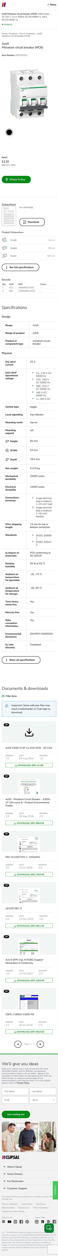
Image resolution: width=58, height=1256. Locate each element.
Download (33, 222)
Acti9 (39, 34)
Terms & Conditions (41, 1208)
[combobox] (42, 1100)
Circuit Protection (27, 34)
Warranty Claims (8, 1208)
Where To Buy (17, 179)
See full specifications (21, 267)
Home (4, 34)
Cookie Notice (26, 1204)
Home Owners (15, 1174)
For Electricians (15, 1181)
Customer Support (17, 1188)
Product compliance (10, 1204)
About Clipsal (14, 1166)
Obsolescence (24, 1208)
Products (13, 34)
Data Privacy (41, 1204)
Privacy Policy (23, 1083)
